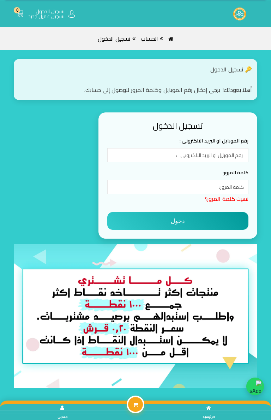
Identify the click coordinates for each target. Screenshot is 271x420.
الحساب (149, 38)
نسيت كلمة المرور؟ (226, 198)
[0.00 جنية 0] (21, 20)
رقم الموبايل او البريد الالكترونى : (214, 140)
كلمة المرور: (236, 172)
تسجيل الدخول (114, 38)
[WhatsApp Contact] (255, 386)
